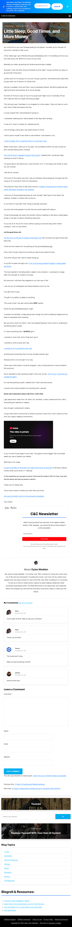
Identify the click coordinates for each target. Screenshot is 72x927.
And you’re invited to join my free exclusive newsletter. (24, 496)
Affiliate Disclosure (24, 919)
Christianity (8, 856)
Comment (8, 694)
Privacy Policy (48, 919)
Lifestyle (7, 864)
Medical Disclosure (61, 919)
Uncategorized (9, 881)
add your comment (25, 603)
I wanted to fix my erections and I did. (18, 348)
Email (6, 744)
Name (6, 731)
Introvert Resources (11, 860)
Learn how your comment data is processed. (49, 776)
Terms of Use (37, 919)
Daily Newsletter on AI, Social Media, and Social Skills (23, 907)
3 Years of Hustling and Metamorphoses (30, 784)
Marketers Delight (55, 923)
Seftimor (17, 673)
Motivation (8, 872)
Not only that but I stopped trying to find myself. (22, 155)
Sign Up (57, 6)
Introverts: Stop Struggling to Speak (16, 901)
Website (7, 757)
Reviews (7, 876)
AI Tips (6, 852)
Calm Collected (8, 16)
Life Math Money (10, 910)
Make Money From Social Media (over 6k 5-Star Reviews (24, 904)
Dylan (16, 611)
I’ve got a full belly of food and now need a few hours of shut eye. (28, 468)
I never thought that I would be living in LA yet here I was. (25, 141)
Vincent (17, 648)
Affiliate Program (10, 919)
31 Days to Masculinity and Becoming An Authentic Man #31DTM (36, 789)
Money (6, 868)
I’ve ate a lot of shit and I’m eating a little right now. (23, 238)
